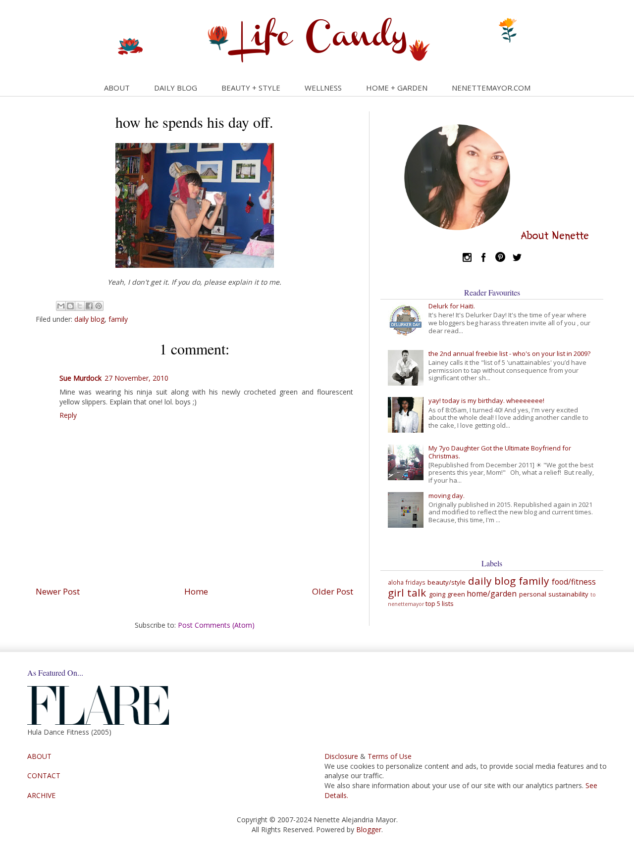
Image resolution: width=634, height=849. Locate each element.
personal (532, 594)
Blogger (368, 829)
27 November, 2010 (136, 378)
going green (447, 594)
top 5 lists (439, 603)
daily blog (89, 319)
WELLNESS (323, 88)
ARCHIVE (41, 795)
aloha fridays (406, 582)
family (118, 319)
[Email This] (61, 306)
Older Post (332, 591)
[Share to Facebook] (89, 306)
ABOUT (117, 88)
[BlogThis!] (70, 306)
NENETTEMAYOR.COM (491, 88)
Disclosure (341, 756)
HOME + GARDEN (396, 88)
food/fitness (574, 581)
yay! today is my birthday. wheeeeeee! (486, 400)
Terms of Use (390, 756)
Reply (68, 415)
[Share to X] (80, 306)
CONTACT (43, 775)
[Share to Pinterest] (99, 306)
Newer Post (58, 591)
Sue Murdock (80, 378)
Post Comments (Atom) (216, 625)
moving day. (446, 495)
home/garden (492, 593)
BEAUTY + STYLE (250, 88)
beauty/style (446, 582)
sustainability (568, 594)
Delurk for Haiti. (451, 305)
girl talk (407, 592)
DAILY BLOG (175, 88)
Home (196, 591)
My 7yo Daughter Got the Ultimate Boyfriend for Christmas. (499, 452)
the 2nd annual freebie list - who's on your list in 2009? (509, 353)
